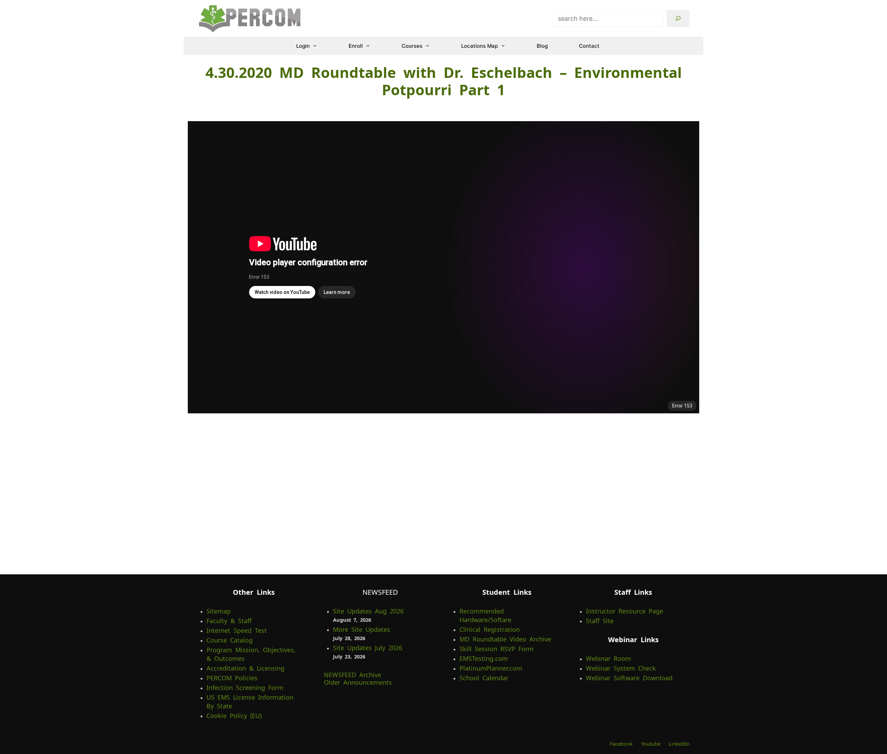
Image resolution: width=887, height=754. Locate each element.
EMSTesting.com (483, 658)
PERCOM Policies (232, 678)
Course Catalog (230, 640)
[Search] (678, 18)
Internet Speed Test (237, 630)
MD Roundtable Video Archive (505, 639)
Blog (542, 46)
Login (303, 46)
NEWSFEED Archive (352, 675)
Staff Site (600, 621)
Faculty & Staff (229, 621)
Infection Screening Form (245, 687)
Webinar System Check (621, 668)
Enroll (356, 46)
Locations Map (479, 46)
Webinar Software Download (629, 678)
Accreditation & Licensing (245, 668)
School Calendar (483, 678)
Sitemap (219, 611)
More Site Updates (361, 629)
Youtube (650, 743)
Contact (589, 46)
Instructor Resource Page (624, 611)
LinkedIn (679, 743)
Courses (412, 46)
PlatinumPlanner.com (490, 668)
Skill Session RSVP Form (496, 649)
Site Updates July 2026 (367, 648)
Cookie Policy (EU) (234, 715)
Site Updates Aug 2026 (368, 611)
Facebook (621, 743)
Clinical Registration (489, 629)
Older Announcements (358, 682)
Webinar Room (608, 658)
